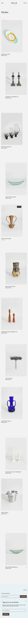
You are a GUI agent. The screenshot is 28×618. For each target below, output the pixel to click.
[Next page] (26, 567)
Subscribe (6, 614)
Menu (2, 3)
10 (17, 567)
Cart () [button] (25, 3)
